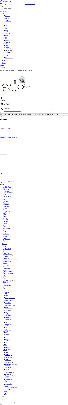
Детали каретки (7, 30)
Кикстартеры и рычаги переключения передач (11, 361)
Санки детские (7, 18)
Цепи (4, 215)
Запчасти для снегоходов (8, 50)
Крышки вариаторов (6, 260)
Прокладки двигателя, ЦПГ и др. (7, 265)
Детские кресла (7, 35)
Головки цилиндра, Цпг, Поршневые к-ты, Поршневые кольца (13, 383)
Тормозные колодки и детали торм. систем (9, 272)
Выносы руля (7, 313)
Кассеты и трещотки (6, 204)
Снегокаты (6, 297)
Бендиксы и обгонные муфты (7, 249)
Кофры (6, 54)
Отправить (2, 9)
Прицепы (4, 225)
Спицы (4, 213)
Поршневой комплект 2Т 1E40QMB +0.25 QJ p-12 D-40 (7, 181)
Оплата (3, 61)
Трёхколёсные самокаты (8, 40)
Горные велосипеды (6, 189)
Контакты (3, 62)
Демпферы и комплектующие (7, 281)
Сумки (4, 227)
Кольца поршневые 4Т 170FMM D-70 (5, 128)
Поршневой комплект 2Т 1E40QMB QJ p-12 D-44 (7, 172)
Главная (3, 13)
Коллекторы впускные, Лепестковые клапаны (9, 257)
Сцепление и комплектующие (9, 378)
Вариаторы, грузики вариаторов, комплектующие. (12, 388)
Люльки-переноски (7, 17)
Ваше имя (1, 6)
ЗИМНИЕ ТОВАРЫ (6, 14)
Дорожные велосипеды (6, 191)
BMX (5, 23)
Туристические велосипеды (7, 196)
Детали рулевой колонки (8, 31)
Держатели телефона (8, 34)
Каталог (3, 291)
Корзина (1, 66)
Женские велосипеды (8, 24)
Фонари (4, 231)
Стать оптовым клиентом (3, 11)
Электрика (4, 276)
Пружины (4, 266)
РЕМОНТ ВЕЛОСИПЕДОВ (7, 26)
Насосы (4, 224)
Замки (4, 230)
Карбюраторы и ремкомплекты (7, 254)
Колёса (6, 318)
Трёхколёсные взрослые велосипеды (8, 192)
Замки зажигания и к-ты (6, 277)
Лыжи (6, 15)
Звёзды (4, 278)
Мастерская (3, 60)
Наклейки (6, 53)
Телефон (1, 7)
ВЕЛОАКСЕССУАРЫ (6, 32)
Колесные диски (7, 363)
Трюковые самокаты (6, 241)
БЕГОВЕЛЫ (5, 43)
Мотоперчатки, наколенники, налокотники (11, 56)
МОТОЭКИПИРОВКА (6, 55)
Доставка (3, 59)
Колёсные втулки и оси (6, 206)
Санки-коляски (5, 236)
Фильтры (6, 381)
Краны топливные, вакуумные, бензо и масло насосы (10, 259)
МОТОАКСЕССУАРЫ (6, 52)
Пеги (4, 207)
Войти (8, 11)
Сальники (4, 270)
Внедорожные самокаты (6, 239)
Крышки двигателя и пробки (7, 261)
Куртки (4, 283)
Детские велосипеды (8, 21)
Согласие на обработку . (7, 112)
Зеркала (4, 287)
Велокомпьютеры (7, 33)
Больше (6, 19)
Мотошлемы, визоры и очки (9, 58)
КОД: (1, 98)
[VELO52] (1, 0)
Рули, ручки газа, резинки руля (7, 268)
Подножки (4, 264)
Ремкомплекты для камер (6, 211)
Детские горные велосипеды (7, 187)
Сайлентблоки (7, 376)
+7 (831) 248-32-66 (32, 4)
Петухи (4, 209)
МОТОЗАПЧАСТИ (6, 353)
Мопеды (4, 246)
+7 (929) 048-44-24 (2, 1)
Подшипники (5, 210)
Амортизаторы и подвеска (8, 48)
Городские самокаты (8, 39)
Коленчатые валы (5, 256)
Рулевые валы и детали (6, 267)
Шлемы (4, 229)
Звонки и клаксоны (7, 335)
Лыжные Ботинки (7, 16)
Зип (3, 251)
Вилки (6, 28)
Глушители (6, 386)
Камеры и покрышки (6, 203)
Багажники (6, 27)
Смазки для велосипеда (8, 340)
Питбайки (6, 45)
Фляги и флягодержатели (6, 228)
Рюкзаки (6, 57)
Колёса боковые (5, 205)
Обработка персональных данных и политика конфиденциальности (9, 402)
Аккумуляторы (7, 47)
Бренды (3, 400)
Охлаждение (5, 263)
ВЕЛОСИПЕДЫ (5, 20)
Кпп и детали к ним (6, 258)
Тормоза (4, 214)
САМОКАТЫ (5, 38)
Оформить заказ (2, 67)
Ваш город (1, 109)
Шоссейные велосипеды (8, 308)
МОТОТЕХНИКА (4, 244)
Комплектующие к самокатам (9, 348)
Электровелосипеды (6, 193)
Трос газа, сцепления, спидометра (8, 273)
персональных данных (11, 112)
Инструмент (5, 223)
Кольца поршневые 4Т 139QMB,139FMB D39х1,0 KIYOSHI (8, 137)
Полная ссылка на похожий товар (4, 108)
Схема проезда (4, 63)
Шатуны (4, 216)
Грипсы (6, 29)
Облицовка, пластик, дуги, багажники (10, 368)
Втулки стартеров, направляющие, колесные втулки (10, 280)
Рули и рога (6, 325)
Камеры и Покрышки (6, 253)
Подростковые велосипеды (8, 22)
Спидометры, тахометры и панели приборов (9, 271)
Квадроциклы (7, 44)
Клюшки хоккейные (6, 234)
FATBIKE (4, 194)
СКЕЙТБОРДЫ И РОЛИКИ (7, 395)
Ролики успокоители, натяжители (9, 373)
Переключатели (5, 208)
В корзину (2, 103)
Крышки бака (7, 366)
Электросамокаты (7, 42)
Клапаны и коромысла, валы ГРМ (8, 255)
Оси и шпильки (5, 262)
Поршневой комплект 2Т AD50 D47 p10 (5, 146)
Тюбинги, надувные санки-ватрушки (8, 237)
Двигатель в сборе (7, 49)
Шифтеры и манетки (8, 330)
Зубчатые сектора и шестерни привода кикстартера (12, 358)
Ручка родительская (6, 226)
